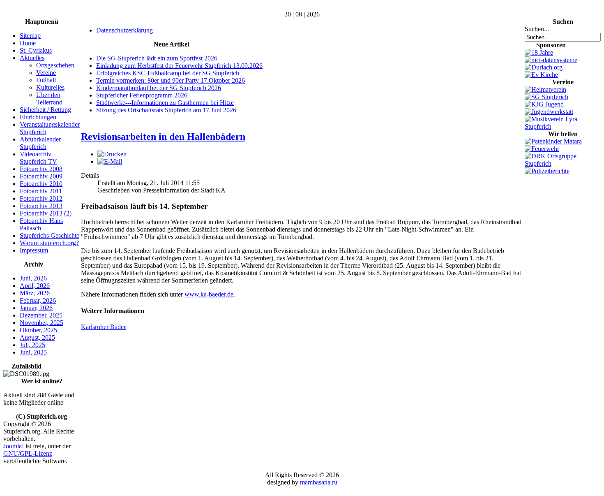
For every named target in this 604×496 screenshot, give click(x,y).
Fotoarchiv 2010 (41, 183)
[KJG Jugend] (544, 104)
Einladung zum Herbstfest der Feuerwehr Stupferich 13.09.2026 (179, 65)
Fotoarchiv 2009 (41, 176)
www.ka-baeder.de (208, 294)
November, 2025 (41, 322)
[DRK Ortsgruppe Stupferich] (563, 163)
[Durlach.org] (544, 67)
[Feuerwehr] (542, 148)
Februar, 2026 (38, 300)
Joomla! (13, 446)
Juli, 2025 (32, 344)
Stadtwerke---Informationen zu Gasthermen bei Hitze (165, 102)
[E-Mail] (109, 161)
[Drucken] (112, 154)
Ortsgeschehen (55, 65)
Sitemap (30, 35)
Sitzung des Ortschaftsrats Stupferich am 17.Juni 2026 (166, 110)
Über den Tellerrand (49, 98)
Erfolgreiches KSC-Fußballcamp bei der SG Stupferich (167, 73)
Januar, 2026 (36, 307)
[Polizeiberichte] (547, 170)
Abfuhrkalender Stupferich (40, 143)
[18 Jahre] (539, 52)
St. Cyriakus (36, 50)
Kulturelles (50, 87)
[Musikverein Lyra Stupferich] (563, 126)
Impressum (34, 250)
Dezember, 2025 (41, 315)
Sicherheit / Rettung (45, 109)
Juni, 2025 (33, 352)
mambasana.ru (318, 482)
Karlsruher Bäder (103, 326)
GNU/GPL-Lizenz (27, 453)
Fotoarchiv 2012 (41, 198)
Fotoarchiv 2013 (41, 205)
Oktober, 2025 (38, 330)
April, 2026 (35, 285)
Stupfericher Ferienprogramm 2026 (141, 95)
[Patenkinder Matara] (553, 141)
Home (28, 42)
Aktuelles (32, 57)
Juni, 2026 (33, 278)
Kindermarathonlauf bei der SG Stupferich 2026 (158, 87)
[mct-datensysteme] (551, 59)
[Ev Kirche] (541, 74)
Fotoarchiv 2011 (41, 191)
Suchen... (537, 28)
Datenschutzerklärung (124, 30)
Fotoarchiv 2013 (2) (45, 213)
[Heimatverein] (545, 89)
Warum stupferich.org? (49, 242)
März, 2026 (35, 293)
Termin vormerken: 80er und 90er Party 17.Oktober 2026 (170, 80)
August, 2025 (37, 337)
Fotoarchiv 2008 (41, 168)
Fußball (46, 79)
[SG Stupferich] (546, 96)
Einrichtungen (38, 117)
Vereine (46, 72)
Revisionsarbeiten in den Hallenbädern (163, 136)
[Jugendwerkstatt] (549, 111)
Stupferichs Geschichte (49, 235)
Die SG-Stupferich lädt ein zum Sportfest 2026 (156, 58)
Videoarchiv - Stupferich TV (38, 158)
